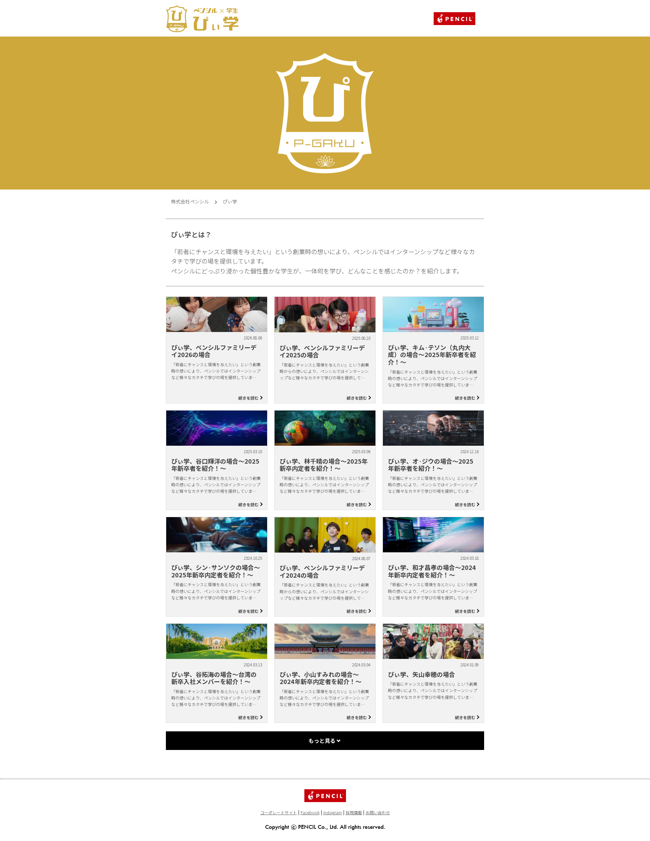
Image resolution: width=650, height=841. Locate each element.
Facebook (310, 812)
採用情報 (354, 812)
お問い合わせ (378, 812)
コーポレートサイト (278, 812)
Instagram (332, 812)
